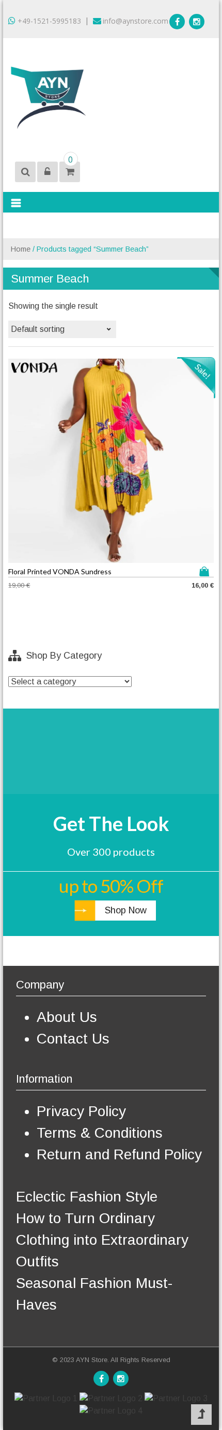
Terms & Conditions (100, 1133)
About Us (67, 1017)
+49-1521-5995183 (48, 21)
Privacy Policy (81, 1111)
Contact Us (73, 1039)
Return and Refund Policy (119, 1154)
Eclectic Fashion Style (86, 1197)
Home (20, 249)
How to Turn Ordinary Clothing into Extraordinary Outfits (102, 1239)
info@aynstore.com (135, 21)
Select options (206, 571)
